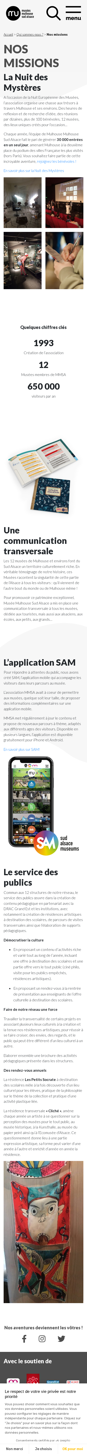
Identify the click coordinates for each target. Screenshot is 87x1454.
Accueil (8, 34)
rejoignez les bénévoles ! (56, 161)
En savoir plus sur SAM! (22, 749)
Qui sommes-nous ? (29, 34)
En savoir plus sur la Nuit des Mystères (34, 170)
